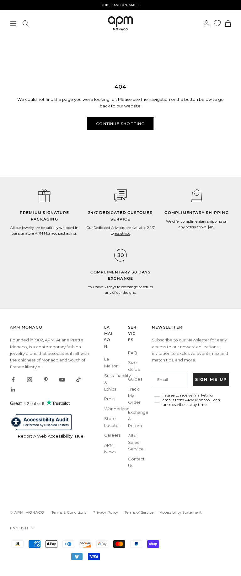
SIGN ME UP (211, 379)
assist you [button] (122, 233)
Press (109, 398)
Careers (112, 435)
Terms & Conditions (68, 512)
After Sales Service (136, 442)
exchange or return (137, 287)
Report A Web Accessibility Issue (50, 435)
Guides (135, 378)
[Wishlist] (217, 23)
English (19, 528)
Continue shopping (120, 123)
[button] (120, 195)
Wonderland (117, 408)
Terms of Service (139, 512)
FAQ (132, 352)
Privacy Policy (105, 512)
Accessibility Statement (181, 512)
